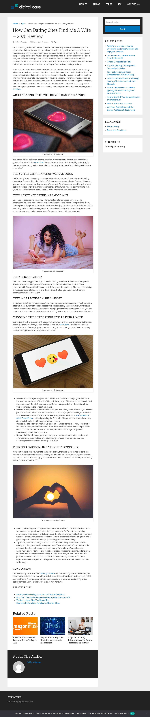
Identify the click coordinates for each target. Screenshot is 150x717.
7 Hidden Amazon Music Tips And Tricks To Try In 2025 (25, 640)
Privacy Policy (113, 126)
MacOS (96, 4)
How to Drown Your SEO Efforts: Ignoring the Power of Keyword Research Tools (121, 90)
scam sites (39, 162)
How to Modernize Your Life (119, 103)
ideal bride (64, 325)
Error (109, 4)
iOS (119, 4)
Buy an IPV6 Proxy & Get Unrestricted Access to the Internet (52, 640)
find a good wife (48, 573)
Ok (132, 713)
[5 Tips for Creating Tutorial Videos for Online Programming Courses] (80, 626)
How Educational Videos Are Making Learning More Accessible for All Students (123, 81)
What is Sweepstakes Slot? (119, 62)
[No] (147, 713)
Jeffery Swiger (21, 42)
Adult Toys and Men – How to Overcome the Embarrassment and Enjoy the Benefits (122, 49)
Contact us (133, 4)
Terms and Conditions (116, 130)
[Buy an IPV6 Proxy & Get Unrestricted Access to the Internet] (52, 626)
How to (83, 4)
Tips (55, 42)
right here (17, 89)
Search (122, 29)
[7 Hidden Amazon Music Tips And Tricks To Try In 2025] (25, 626)
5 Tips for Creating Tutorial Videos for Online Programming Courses (80, 640)
